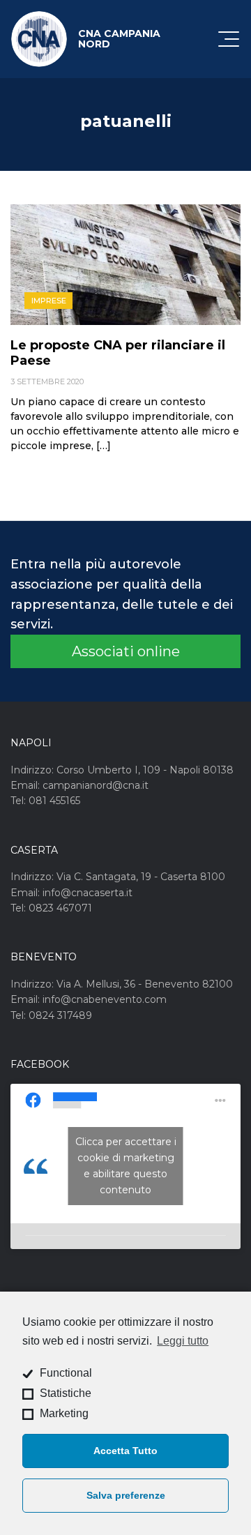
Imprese (48, 300)
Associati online (126, 651)
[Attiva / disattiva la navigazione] (229, 39)
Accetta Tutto (125, 1450)
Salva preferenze (125, 1495)
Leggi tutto (182, 1341)
